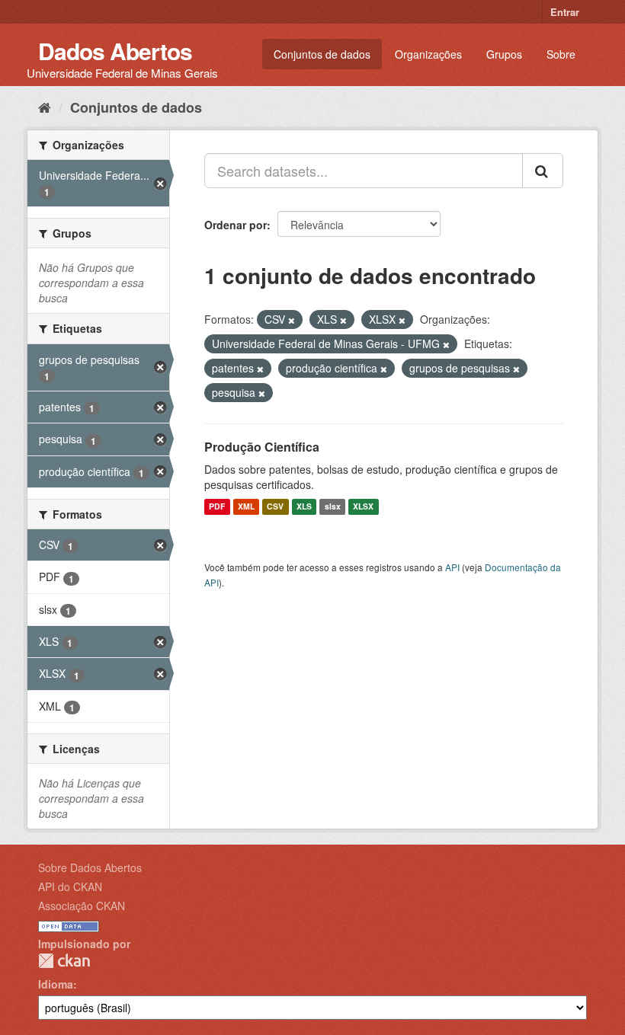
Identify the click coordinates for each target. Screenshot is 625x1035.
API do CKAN (70, 886)
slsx (333, 507)
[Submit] (542, 170)
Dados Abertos (115, 50)
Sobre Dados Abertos (90, 867)
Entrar (564, 12)
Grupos (504, 54)
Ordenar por (235, 224)
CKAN (64, 961)
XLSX (363, 507)
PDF (217, 507)
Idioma (55, 984)
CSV (275, 507)
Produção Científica (261, 446)
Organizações (428, 54)
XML (246, 507)
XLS (304, 507)
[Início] (44, 107)
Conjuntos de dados (322, 54)
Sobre (560, 54)
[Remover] (291, 320)
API (452, 567)
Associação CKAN (81, 905)
